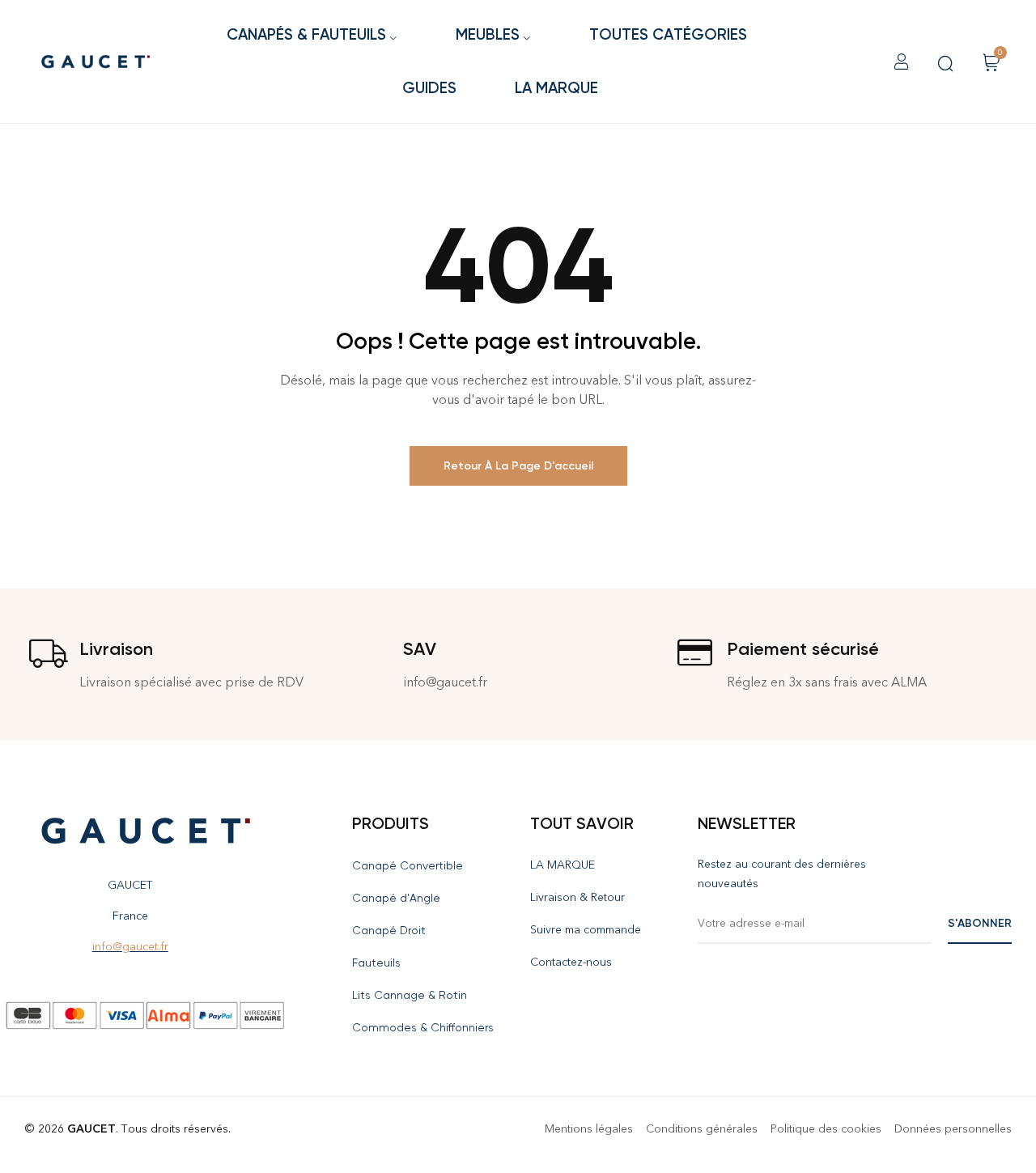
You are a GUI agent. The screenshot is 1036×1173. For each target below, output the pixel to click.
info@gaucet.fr (130, 947)
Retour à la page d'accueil (518, 466)
